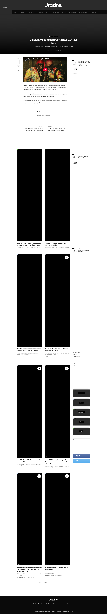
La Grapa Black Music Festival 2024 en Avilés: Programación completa (29, 244)
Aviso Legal (46, 603)
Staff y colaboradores (69, 603)
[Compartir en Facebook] (18, 66)
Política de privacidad (38, 603)
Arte (15, 12)
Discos (41, 12)
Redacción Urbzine (22, 356)
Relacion (35, 122)
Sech (40, 122)
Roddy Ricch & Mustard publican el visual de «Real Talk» (56, 350)
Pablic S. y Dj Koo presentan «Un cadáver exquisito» (55, 244)
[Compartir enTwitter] (18, 70)
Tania (48, 50)
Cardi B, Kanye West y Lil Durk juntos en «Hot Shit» (29, 461)
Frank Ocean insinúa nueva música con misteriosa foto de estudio (29, 350)
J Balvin (30, 122)
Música (64, 12)
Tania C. (71, 611)
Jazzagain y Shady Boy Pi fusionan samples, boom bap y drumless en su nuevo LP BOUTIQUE (84, 63)
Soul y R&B (56, 12)
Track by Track (31, 12)
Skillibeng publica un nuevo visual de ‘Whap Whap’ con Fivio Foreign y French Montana (29, 569)
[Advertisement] (82, 377)
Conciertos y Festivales (23, 240)
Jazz (74, 365)
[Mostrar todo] (81, 393)
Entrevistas (72, 12)
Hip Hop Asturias (95, 12)
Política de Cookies (54, 603)
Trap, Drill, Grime (76, 356)
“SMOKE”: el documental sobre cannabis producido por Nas (34, 129)
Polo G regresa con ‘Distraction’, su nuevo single (56, 568)
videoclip (44, 122)
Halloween (25, 122)
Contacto (61, 603)
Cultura (22, 12)
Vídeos (55, 36)
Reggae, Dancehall (77, 358)
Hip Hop (48, 12)
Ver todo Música (43, 582)
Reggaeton (75, 363)
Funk (74, 360)
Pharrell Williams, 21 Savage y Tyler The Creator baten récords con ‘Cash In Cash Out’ (57, 462)
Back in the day (83, 12)
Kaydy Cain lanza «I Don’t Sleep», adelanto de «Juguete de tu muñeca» (57, 130)
